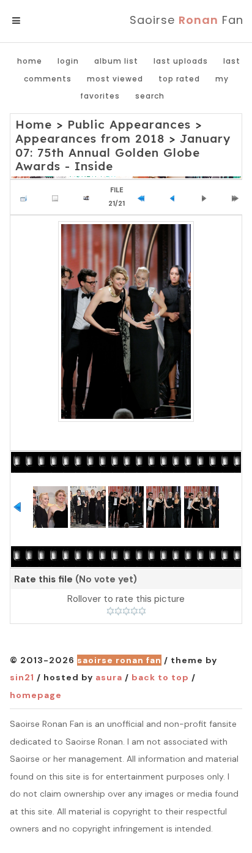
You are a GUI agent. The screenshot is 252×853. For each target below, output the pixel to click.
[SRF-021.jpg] (126, 321)
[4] (134, 611)
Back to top (160, 677)
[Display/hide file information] (58, 197)
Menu (36, 21)
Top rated (179, 78)
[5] (142, 611)
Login (68, 61)
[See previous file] (175, 197)
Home (29, 61)
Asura (108, 677)
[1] (110, 611)
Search (150, 96)
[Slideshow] (89, 197)
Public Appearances (129, 124)
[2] (118, 611)
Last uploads (181, 61)
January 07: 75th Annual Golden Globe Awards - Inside (123, 152)
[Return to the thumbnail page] (26, 197)
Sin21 (22, 677)
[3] (126, 611)
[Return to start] (144, 197)
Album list (116, 61)
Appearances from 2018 (90, 138)
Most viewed (115, 78)
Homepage (36, 695)
